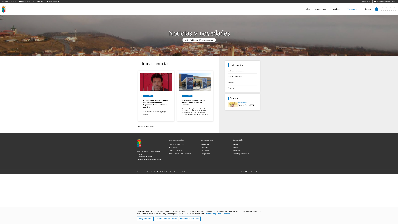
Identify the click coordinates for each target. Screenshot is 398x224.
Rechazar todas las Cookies (166, 219)
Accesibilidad (161, 172)
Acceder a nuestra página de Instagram (394, 9)
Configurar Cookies (145, 219)
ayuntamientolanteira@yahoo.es (151, 159)
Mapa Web (182, 172)
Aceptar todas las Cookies (189, 219)
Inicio (186, 40)
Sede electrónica (10, 1)
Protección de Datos (172, 172)
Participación (352, 9)
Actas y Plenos (173, 147)
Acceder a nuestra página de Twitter (390, 9)
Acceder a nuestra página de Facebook (382, 9)
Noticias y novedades (206, 40)
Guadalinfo (25, 1)
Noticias (235, 144)
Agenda (235, 147)
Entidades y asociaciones (241, 154)
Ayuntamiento (320, 9)
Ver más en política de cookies (218, 214)
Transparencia (54, 1)
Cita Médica (205, 151)
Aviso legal (140, 172)
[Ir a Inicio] (4, 9)
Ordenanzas (236, 151)
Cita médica (39, 1)
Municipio (336, 9)
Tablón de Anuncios (175, 151)
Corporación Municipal (176, 144)
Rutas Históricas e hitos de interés (180, 154)
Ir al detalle (156, 82)
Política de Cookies (150, 172)
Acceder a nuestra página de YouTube (386, 9)
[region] (199, 215)
